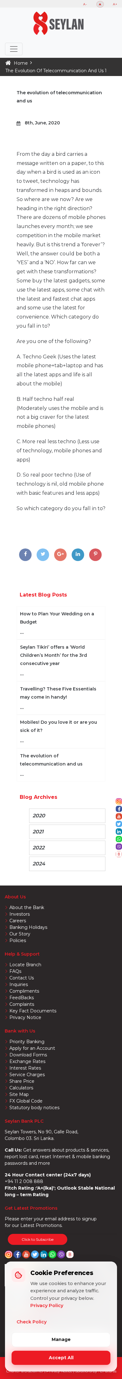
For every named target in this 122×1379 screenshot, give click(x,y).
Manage (61, 1339)
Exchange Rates (27, 1061)
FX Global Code (26, 1101)
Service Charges (27, 1074)
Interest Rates (25, 1068)
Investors (19, 914)
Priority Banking (26, 1041)
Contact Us (21, 978)
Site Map (19, 1094)
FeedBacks (21, 997)
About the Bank (26, 907)
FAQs (15, 971)
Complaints (21, 1004)
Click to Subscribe (37, 1239)
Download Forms (28, 1055)
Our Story (19, 934)
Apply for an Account (32, 1048)
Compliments (24, 991)
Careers (17, 921)
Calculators (21, 1088)
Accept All (61, 1357)
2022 (38, 848)
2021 (38, 832)
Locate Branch (25, 964)
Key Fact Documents (32, 1011)
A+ (115, 4)
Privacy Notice (25, 1017)
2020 (39, 816)
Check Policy (32, 1322)
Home (21, 63)
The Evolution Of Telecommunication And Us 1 (56, 71)
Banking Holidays (28, 927)
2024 (39, 864)
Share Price (21, 1081)
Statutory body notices (34, 1107)
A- (85, 4)
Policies (17, 940)
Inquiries (18, 984)
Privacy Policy (46, 1305)
